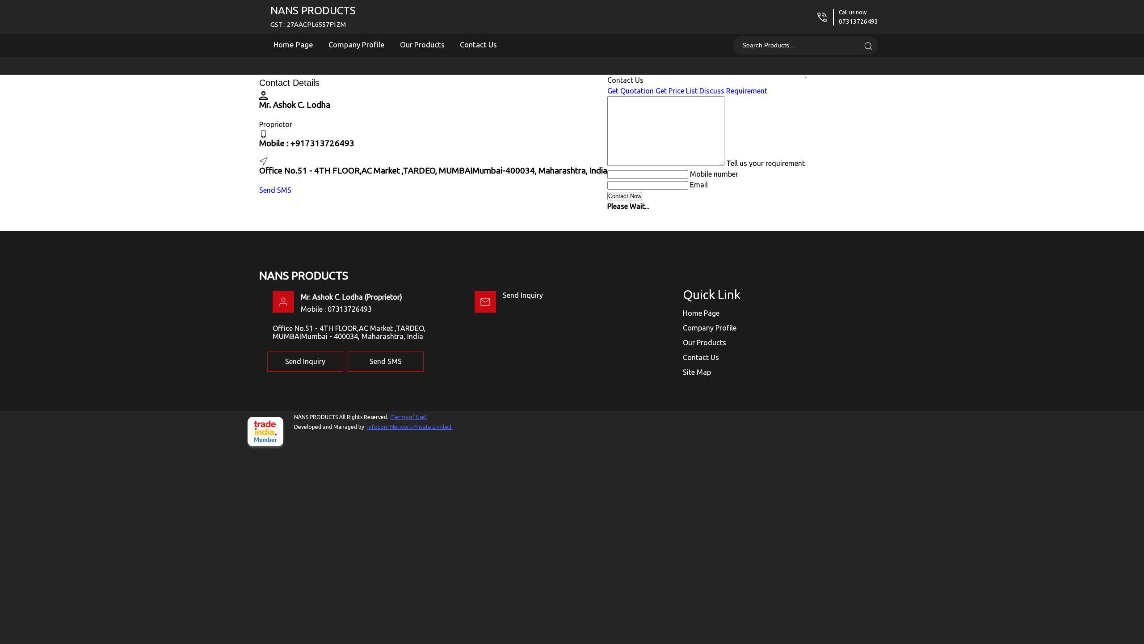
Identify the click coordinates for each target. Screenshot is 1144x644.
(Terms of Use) (408, 417)
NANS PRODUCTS (313, 16)
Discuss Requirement (733, 91)
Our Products (422, 44)
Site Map (697, 372)
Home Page (293, 44)
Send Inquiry (523, 295)
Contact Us (478, 44)
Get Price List (677, 91)
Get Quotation (630, 91)
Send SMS (275, 190)
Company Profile (356, 44)
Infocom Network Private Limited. (410, 427)
